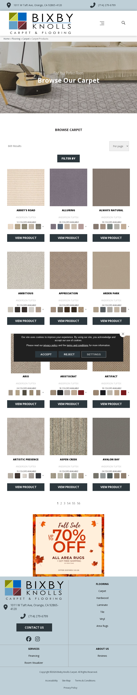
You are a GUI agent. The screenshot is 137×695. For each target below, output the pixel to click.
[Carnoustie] (81, 309)
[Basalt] (67, 226)
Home (7, 38)
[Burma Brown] (18, 475)
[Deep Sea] (38, 475)
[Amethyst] (68, 187)
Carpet (25, 38)
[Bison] (67, 309)
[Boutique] (124, 226)
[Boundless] (24, 226)
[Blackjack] (60, 392)
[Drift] (117, 309)
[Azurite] (60, 226)
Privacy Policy (70, 687)
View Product (26, 238)
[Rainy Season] (74, 475)
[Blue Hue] (103, 309)
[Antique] (18, 392)
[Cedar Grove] (68, 436)
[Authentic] (111, 270)
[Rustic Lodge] (81, 475)
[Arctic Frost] (60, 309)
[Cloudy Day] (110, 309)
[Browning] (74, 309)
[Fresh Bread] (38, 309)
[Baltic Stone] (25, 436)
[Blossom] (81, 226)
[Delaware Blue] (38, 226)
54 (68, 503)
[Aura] (25, 187)
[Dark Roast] (24, 309)
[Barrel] (111, 187)
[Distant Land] (124, 475)
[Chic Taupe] (31, 226)
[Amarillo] (68, 270)
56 (78, 503)
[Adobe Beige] (11, 392)
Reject (69, 354)
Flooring (16, 38)
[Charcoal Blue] (110, 475)
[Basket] (103, 226)
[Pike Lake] (67, 475)
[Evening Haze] (124, 309)
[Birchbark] (74, 226)
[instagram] (37, 639)
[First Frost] (31, 309)
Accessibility (51, 680)
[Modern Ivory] (60, 475)
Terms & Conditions (85, 680)
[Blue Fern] (110, 226)
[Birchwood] (53, 392)
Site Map (66, 680)
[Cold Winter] (31, 475)
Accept (46, 354)
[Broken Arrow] (38, 392)
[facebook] (28, 639)
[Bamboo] (18, 226)
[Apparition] (24, 392)
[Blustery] (117, 226)
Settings (94, 354)
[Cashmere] (74, 392)
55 (73, 503)
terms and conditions (77, 345)
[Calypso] (103, 475)
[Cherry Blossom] (81, 392)
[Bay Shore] (31, 392)
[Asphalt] (111, 436)
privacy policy (50, 345)
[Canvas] (25, 270)
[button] (34, 627)
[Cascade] (67, 392)
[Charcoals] (18, 309)
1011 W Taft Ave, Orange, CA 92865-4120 (38, 5)
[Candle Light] (24, 475)
